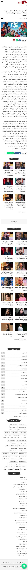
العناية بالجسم (24, 388)
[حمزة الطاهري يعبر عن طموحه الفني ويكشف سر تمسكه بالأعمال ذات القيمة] (20, 165)
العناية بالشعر (24, 369)
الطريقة (17, 435)
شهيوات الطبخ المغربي (22, 365)
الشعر (24, 435)
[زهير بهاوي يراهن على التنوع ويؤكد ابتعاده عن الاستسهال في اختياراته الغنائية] (21, 327)
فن (15, 464)
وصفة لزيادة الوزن (8, 469)
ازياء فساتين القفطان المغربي (21, 394)
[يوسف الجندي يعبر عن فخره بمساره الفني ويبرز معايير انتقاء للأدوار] (20, 197)
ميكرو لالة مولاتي (24, 359)
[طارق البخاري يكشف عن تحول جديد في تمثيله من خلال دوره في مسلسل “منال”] (8, 165)
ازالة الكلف (15, 432)
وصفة (17, 469)
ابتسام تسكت (22, 427)
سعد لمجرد (23, 458)
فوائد (10, 464)
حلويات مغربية (24, 375)
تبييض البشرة (13, 443)
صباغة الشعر (22, 461)
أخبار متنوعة (24, 356)
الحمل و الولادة (22, 489)
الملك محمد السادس (21, 440)
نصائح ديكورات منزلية (20, 549)
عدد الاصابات (22, 464)
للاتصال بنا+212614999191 (20, 417)
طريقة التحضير (13, 461)
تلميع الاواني (14, 453)
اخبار (2, 18)
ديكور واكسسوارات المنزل (20, 520)
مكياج (24, 541)
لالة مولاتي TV (24, 372)
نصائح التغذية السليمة (20, 546)
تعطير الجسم (13, 448)
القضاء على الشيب (22, 437)
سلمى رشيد (6, 458)
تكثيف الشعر (22, 453)
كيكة (24, 466)
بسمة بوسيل (11, 440)
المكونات (6, 437)
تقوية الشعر (23, 451)
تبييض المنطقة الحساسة (11, 445)
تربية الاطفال (22, 510)
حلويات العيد (24, 410)
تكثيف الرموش (14, 451)
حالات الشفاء (22, 456)
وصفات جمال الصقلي (21, 551)
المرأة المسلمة (22, 506)
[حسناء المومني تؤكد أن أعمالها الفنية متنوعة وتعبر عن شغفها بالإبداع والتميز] (7, 312)
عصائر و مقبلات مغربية (22, 397)
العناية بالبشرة (24, 362)
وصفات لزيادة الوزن (23, 413)
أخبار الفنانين (22, 424)
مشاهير (23, 469)
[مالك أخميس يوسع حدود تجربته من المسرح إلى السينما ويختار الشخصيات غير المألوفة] (21, 297)
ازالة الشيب (13, 430)
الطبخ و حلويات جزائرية (20, 494)
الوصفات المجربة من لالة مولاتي (19, 508)
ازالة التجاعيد (13, 427)
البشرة (7, 432)
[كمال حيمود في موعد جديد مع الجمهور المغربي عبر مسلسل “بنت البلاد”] (20, 181)
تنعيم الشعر (5, 453)
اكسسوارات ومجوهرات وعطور (19, 487)
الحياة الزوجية (22, 491)
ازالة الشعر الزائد (22, 430)
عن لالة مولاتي (22, 563)
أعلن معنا (10, 563)
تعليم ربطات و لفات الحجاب (19, 513)
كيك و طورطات (24, 384)
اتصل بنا (5, 563)
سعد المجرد (6, 456)
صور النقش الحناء (21, 530)
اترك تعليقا (13, 221)
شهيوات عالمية (24, 400)
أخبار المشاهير (24, 378)
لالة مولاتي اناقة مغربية (22, 391)
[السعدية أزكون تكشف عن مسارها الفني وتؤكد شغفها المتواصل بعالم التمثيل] (21, 312)
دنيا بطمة (14, 456)
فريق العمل (15, 563)
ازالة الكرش (23, 432)
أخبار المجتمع (24, 353)
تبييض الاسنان (22, 443)
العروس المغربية (22, 496)
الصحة (25, 381)
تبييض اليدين (22, 448)
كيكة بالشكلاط (17, 466)
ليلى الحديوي (8, 466)
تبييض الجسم (22, 445)
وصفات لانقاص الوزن (23, 407)
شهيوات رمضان (24, 403)
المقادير (13, 437)
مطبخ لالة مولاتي (22, 539)
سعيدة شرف (14, 458)
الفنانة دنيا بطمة (9, 435)
